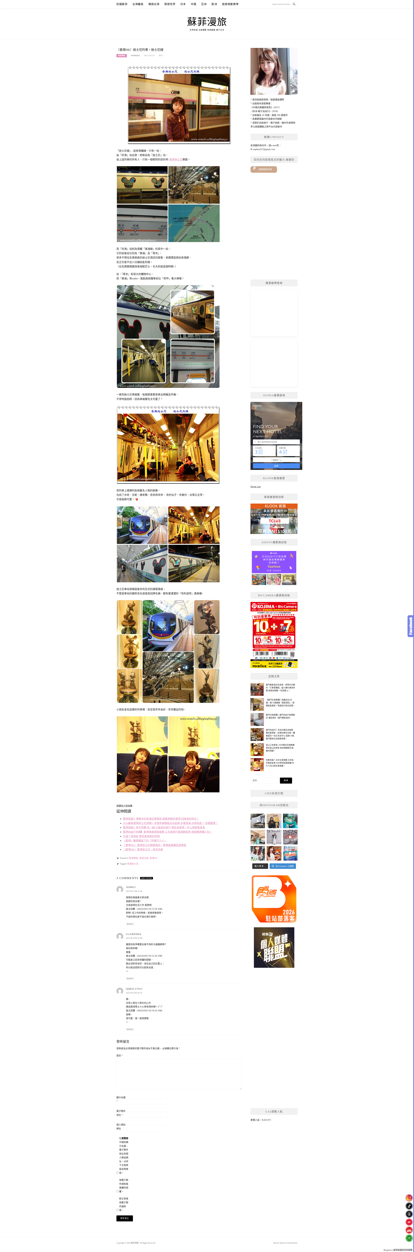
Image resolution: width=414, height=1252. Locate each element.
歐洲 (214, 4)
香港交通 (143, 858)
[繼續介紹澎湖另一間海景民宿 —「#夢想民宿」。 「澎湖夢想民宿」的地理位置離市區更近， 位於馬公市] (258, 837)
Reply (130, 924)
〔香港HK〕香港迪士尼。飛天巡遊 (143, 849)
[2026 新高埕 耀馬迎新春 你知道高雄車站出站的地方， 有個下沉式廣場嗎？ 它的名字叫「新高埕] (290, 837)
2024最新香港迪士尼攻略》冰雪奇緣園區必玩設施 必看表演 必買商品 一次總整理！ (170, 823)
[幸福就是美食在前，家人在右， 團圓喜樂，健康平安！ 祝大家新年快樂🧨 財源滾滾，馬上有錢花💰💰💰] (274, 853)
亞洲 (204, 4)
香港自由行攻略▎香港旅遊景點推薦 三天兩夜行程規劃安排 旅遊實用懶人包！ (167, 832)
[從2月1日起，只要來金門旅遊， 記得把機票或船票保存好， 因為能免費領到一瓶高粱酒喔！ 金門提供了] (290, 853)
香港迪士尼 (175, 159)
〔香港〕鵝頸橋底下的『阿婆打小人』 (145, 840)
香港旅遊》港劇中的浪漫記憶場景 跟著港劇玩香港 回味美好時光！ (161, 818)
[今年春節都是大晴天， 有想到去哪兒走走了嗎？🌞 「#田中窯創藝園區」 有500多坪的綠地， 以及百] (258, 853)
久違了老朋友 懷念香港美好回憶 (141, 836)
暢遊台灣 (154, 4)
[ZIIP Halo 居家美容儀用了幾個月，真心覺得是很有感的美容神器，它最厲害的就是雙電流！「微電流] (258, 821)
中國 (193, 4)
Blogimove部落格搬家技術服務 (398, 1250)
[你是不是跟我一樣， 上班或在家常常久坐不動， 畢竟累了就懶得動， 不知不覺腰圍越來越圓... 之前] (274, 821)
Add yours (146, 878)
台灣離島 (138, 4)
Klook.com (256, 486)
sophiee (135, 55)
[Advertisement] (274, 226)
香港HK (153, 858)
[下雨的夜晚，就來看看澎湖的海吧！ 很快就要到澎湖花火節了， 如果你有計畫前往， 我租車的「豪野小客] (290, 821)
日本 (183, 4)
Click (411, 626)
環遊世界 (169, 4)
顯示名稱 (120, 1099)
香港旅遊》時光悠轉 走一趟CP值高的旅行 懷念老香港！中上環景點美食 (164, 827)
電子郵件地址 (120, 1113)
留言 (119, 1055)
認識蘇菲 (122, 4)
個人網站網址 (120, 1126)
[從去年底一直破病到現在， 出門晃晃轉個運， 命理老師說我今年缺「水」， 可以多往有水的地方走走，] (274, 837)
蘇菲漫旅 (207, 22)
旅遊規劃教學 (230, 4)
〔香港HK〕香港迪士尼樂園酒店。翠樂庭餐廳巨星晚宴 (154, 845)
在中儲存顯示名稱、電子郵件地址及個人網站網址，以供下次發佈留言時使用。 (123, 1155)
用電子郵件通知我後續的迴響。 (123, 1186)
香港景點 (121, 55)
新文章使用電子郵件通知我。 (123, 1204)
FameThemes (292, 1243)
